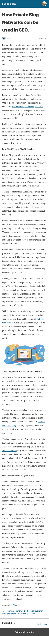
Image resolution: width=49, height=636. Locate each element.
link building (22, 614)
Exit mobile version (24, 632)
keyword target (9, 614)
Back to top (42, 624)
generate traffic (22, 611)
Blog (15, 605)
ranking (32, 614)
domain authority (9, 450)
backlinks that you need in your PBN (27, 106)
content (11, 611)
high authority (36, 611)
